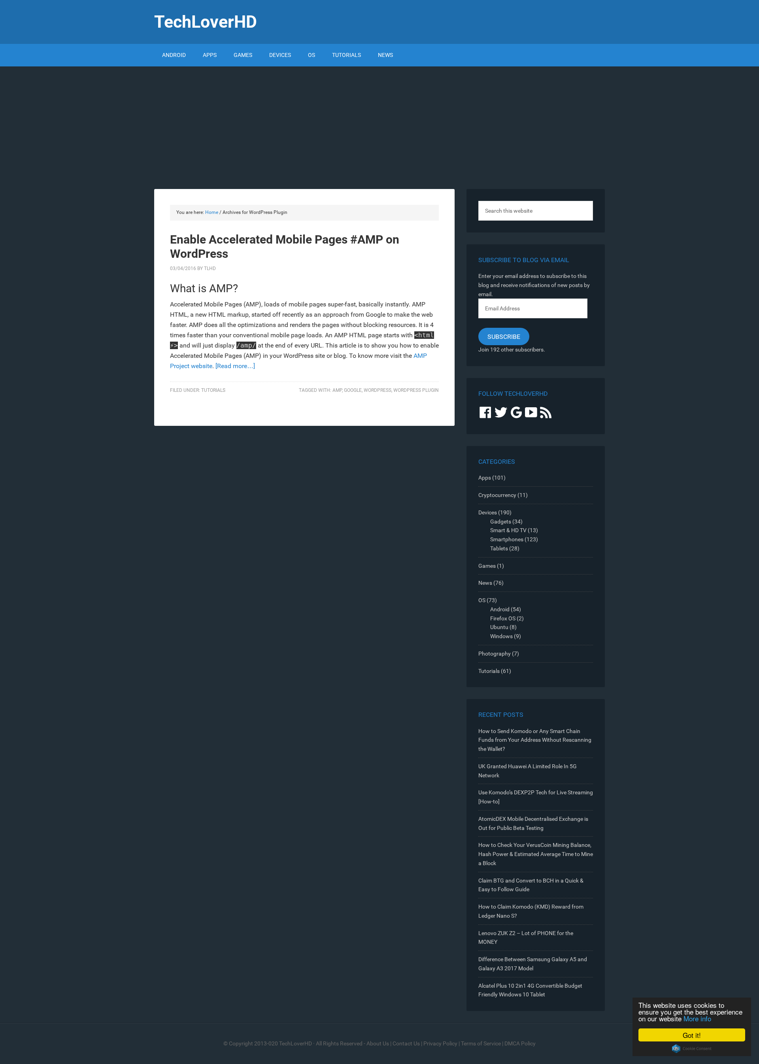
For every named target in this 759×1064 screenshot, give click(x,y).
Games (487, 566)
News (485, 583)
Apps (484, 477)
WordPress (377, 390)
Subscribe (503, 336)
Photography (494, 653)
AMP (337, 390)
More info (697, 1018)
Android (500, 609)
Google (353, 390)
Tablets (499, 548)
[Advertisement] (379, 125)
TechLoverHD (205, 22)
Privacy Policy (440, 1043)
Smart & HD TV (508, 530)
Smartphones (506, 539)
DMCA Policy (520, 1043)
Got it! (692, 1035)
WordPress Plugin (416, 390)
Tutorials (213, 390)
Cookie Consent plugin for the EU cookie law (692, 1048)
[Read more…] (235, 366)
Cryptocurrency (497, 495)
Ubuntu (499, 627)
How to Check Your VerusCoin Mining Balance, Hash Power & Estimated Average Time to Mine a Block (535, 854)
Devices (487, 512)
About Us (377, 1043)
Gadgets (500, 521)
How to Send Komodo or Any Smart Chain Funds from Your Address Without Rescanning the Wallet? (534, 740)
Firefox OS (502, 618)
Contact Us (406, 1043)
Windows (501, 636)
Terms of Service (481, 1043)
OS (481, 600)
